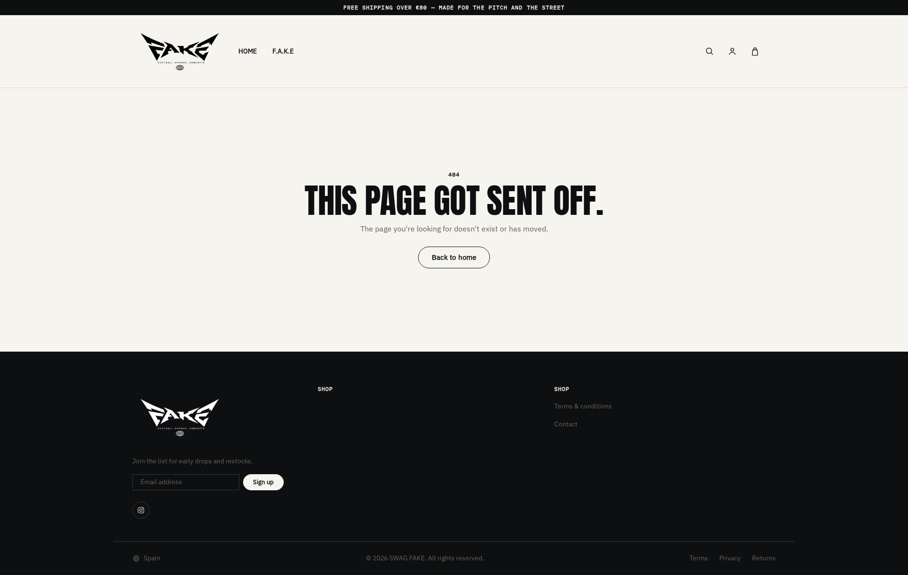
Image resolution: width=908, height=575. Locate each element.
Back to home (454, 257)
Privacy (730, 558)
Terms (699, 558)
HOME (247, 51)
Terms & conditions (583, 406)
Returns (764, 558)
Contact (565, 424)
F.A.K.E (283, 51)
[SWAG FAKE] (179, 51)
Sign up (263, 482)
